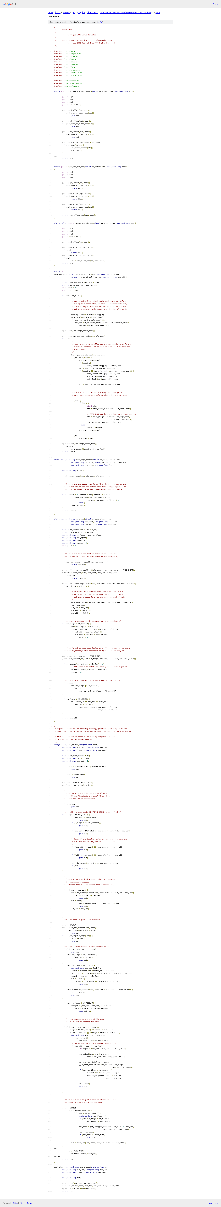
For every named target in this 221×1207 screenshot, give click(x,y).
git (73, 12)
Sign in (215, 4)
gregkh (81, 12)
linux (50, 12)
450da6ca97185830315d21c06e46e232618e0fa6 (125, 12)
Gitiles (15, 1203)
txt (210, 1203)
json (216, 1203)
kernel (66, 12)
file (100, 22)
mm (158, 12)
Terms (29, 1203)
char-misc (92, 12)
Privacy (22, 1203)
